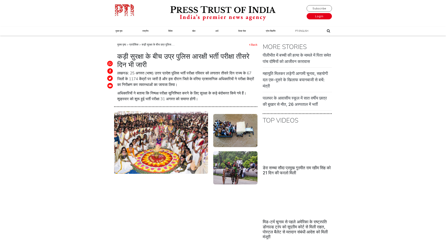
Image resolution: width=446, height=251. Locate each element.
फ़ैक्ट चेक (242, 31)
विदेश (170, 31)
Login (319, 16)
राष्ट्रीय (145, 31)
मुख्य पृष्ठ (119, 31)
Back (254, 44)
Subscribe (319, 8)
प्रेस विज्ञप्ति (270, 31)
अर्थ (216, 31)
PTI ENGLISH (301, 31)
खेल (193, 31)
